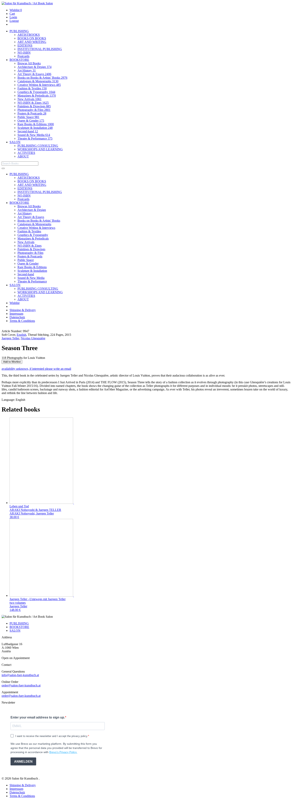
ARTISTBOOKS (28, 34)
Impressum (16, 313)
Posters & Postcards (31, 113)
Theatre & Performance (34, 138)
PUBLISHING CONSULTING (37, 145)
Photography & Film (33, 110)
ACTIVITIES (26, 152)
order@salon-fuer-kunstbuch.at (21, 685)
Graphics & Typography (36, 92)
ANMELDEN (23, 761)
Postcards (23, 56)
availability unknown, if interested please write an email (36, 368)
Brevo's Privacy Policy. (63, 752)
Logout (14, 20)
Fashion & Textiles (32, 88)
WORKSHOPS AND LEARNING (40, 149)
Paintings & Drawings (34, 106)
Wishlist (16, 10)
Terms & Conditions (22, 320)
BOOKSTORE (19, 59)
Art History (26, 70)
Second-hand (27, 131)
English (21, 334)
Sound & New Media (33, 135)
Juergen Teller (10, 338)
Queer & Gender (30, 120)
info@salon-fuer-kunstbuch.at (20, 675)
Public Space (28, 117)
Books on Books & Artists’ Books (42, 77)
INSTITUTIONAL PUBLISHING (39, 49)
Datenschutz (17, 317)
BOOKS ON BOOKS (31, 38)
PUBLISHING (19, 31)
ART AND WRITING (31, 42)
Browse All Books (29, 63)
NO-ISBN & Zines (33, 102)
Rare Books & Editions (35, 124)
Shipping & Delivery (23, 310)
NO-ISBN (24, 52)
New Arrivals (29, 99)
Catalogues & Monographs (37, 81)
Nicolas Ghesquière (33, 338)
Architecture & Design (34, 67)
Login (13, 17)
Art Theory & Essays (34, 74)
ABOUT (23, 156)
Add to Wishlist (12, 361)
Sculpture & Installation (35, 127)
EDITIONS (24, 45)
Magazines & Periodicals (36, 95)
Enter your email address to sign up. (38, 717)
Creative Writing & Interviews (39, 84)
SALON (15, 142)
